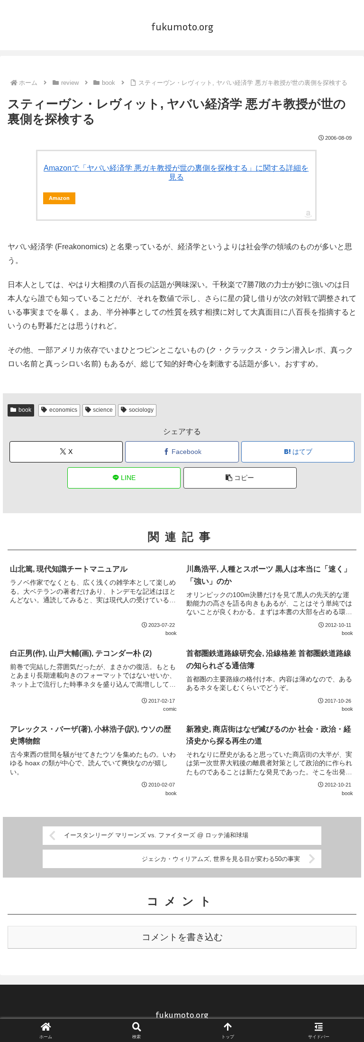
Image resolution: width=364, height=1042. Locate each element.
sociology (141, 410)
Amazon (59, 198)
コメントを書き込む (182, 937)
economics (63, 410)
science (103, 410)
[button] (240, 478)
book (24, 410)
